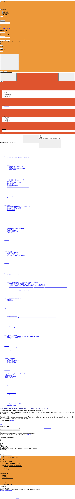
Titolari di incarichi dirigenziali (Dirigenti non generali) (15, 180)
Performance (6, 227)
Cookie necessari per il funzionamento (6, 437)
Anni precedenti (11, 196)
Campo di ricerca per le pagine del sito (6, 142)
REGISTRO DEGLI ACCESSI (14, 402)
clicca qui (12, 420)
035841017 (6, 464)
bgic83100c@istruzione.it (13, 465)
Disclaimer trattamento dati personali (6, 490)
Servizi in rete (9, 350)
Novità (40, 136)
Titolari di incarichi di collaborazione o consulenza (15, 218)
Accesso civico (9, 401)
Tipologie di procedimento (11, 253)
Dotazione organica (10, 184)
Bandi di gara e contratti (8, 273)
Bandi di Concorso (7, 219)
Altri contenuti (6, 385)
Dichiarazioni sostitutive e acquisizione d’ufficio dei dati (16, 255)
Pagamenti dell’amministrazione (9, 358)
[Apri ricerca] (66, 77)
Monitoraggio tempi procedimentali (12, 254)
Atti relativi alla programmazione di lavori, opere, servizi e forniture (19, 283)
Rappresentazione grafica (11, 243)
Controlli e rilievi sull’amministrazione (10, 335)
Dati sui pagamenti (10, 359)
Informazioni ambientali (8, 375)
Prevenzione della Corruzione (11, 393)
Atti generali (9, 165)
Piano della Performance (10, 229)
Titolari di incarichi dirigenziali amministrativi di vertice (15, 179)
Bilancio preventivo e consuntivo (12, 316)
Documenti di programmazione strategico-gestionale (17, 168)
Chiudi (2, 45)
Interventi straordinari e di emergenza (10, 377)
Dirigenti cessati (9, 181)
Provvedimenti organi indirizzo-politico (13, 264)
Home (40, 135)
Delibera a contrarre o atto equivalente (15, 286)
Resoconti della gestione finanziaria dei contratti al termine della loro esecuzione (21, 290)
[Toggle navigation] (8, 77)
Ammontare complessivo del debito (12, 361)
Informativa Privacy (5, 477)
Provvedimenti (6, 263)
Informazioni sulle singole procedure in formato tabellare (16, 274)
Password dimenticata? (4, 24)
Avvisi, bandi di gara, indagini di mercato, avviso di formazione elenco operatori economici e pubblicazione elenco (27, 284)
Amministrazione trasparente (7, 482)
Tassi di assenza (9, 186)
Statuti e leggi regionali (12, 169)
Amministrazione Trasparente (7, 148)
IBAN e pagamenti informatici (11, 362)
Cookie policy (4, 475)
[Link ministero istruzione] (4, 1)
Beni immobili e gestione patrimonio (10, 325)
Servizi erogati (6, 346)
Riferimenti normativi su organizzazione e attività (16, 166)
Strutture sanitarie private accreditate (10, 376)
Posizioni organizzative (10, 183)
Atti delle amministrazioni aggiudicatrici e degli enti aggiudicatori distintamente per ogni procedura (22, 282)
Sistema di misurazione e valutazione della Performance (15, 228)
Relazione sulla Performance (11, 230)
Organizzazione (7, 205)
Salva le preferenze (8, 455)
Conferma (5, 71)
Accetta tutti (2, 455)
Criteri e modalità (9, 299)
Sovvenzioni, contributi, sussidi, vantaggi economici (12, 298)
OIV (7, 197)
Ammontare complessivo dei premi (12, 231)
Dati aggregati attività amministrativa (12, 252)
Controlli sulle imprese (8, 265)
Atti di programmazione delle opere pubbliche (14, 372)
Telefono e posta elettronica (11, 210)
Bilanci (5, 308)
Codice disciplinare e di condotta (14, 170)
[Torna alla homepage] (37, 72)
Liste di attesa (9, 349)
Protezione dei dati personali (11, 405)
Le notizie (40, 137)
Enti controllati (6, 240)
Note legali (4, 476)
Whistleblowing (5, 480)
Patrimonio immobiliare (10, 326)
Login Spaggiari (26, 39)
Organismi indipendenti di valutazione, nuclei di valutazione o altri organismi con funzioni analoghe (23, 336)
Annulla (2, 71)
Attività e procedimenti (8, 251)
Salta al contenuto (3, 0)
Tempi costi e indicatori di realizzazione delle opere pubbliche (16, 373)
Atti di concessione (10, 300)
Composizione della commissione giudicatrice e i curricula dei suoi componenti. (21, 289)
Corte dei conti (9, 338)
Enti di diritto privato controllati (12, 242)
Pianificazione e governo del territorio (10, 374)
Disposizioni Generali (8, 156)
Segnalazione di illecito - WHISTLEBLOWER (16, 394)
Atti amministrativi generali (13, 167)
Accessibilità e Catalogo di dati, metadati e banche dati (15, 403)
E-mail (11, 37)
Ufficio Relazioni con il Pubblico (7, 478)
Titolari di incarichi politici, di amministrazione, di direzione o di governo (18, 206)
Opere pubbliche (7, 370)
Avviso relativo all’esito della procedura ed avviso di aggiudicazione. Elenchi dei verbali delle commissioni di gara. (27, 285)
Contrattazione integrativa (11, 195)
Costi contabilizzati (10, 348)
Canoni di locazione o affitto (11, 327)
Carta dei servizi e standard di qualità (12, 347)
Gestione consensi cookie (6, 481)
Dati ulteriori (9, 404)
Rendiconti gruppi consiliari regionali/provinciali (14, 208)
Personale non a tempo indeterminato (12, 185)
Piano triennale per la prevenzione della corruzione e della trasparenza (18, 157)
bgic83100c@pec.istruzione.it (13, 466)
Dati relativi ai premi (10, 232)
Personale (6, 178)
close (1, 81)
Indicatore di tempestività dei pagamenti (13, 360)
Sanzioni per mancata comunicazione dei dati (14, 182)
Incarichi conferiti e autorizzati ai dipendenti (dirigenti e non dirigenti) (18, 187)
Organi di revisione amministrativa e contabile (14, 337)
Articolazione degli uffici (11, 209)
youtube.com (2, 440)
